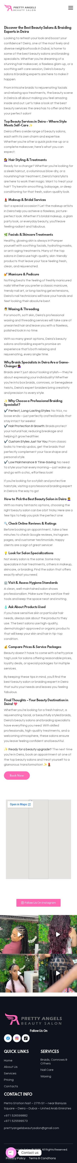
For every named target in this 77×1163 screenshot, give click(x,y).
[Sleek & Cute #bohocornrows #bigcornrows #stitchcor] (19, 973)
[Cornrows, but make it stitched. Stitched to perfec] (19, 934)
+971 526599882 (16, 1115)
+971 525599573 (16, 1120)
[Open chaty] (11, 1152)
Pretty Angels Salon (18, 1149)
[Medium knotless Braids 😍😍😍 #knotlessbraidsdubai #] (57, 973)
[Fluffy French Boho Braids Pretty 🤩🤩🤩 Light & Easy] (57, 934)
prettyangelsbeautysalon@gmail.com (31, 1128)
